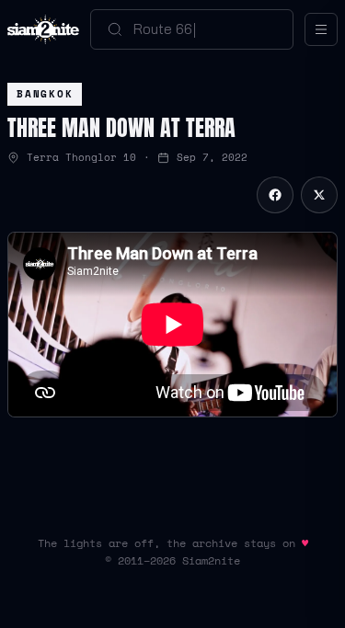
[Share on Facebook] (275, 195)
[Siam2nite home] (43, 29)
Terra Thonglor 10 (81, 157)
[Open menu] (321, 29)
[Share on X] (319, 195)
